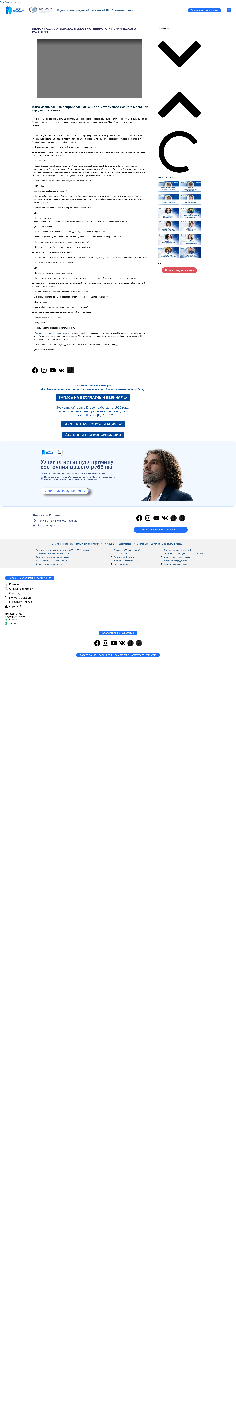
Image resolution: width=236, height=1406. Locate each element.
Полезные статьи (122, 10)
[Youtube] (53, 370)
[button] (179, 54)
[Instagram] (44, 370)
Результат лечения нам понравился (50, 333)
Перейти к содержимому (11, 2)
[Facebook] (35, 370)
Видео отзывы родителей (73, 10)
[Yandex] (182, 518)
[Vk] (62, 370)
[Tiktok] (70, 370)
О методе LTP (100, 10)
